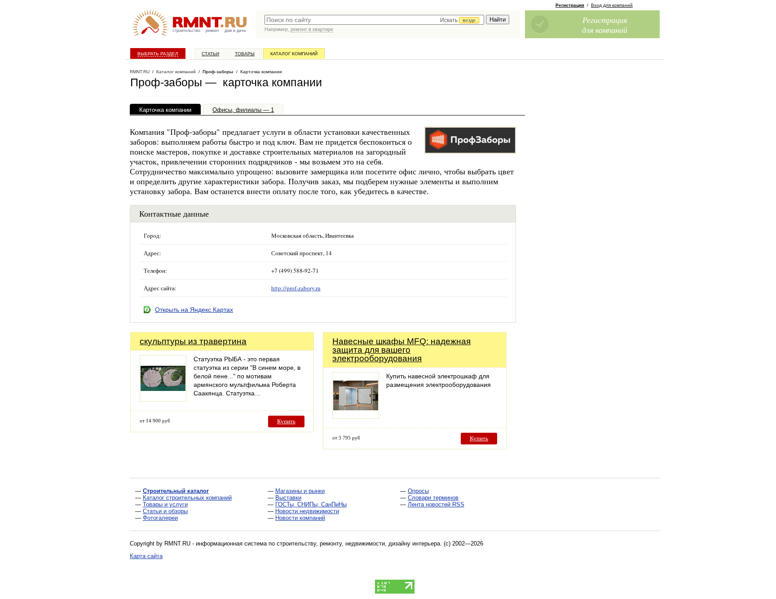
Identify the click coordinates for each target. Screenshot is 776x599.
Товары (245, 53)
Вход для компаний (612, 5)
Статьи (210, 53)
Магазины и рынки (300, 491)
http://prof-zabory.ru (296, 288)
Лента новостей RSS (436, 504)
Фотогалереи (160, 518)
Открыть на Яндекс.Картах (194, 309)
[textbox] (374, 20)
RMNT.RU (140, 71)
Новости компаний (300, 518)
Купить (286, 421)
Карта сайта (146, 556)
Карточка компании (165, 109)
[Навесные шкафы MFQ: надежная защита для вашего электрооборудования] (356, 416)
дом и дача (235, 30)
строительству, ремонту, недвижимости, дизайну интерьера (358, 543)
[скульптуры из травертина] (163, 399)
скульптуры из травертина (193, 341)
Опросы (418, 491)
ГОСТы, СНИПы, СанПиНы (311, 504)
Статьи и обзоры (165, 511)
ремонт (212, 30)
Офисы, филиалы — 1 (243, 109)
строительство (186, 30)
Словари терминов (433, 497)
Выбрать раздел (157, 53)
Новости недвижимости (307, 511)
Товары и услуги (165, 504)
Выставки (288, 497)
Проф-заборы (218, 71)
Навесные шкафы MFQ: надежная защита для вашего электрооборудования (401, 350)
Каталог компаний (293, 53)
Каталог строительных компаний (187, 497)
